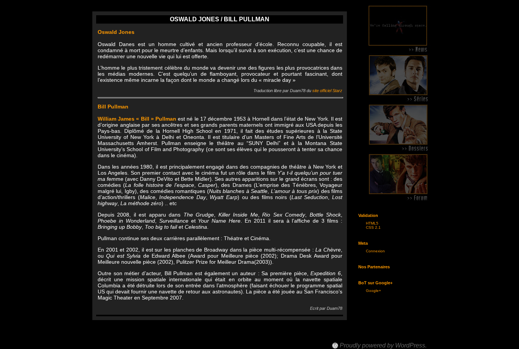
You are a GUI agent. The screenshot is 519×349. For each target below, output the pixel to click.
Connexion (375, 251)
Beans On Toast (355, 338)
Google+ (373, 290)
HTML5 (372, 223)
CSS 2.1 (373, 227)
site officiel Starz (327, 90)
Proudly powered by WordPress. (383, 346)
